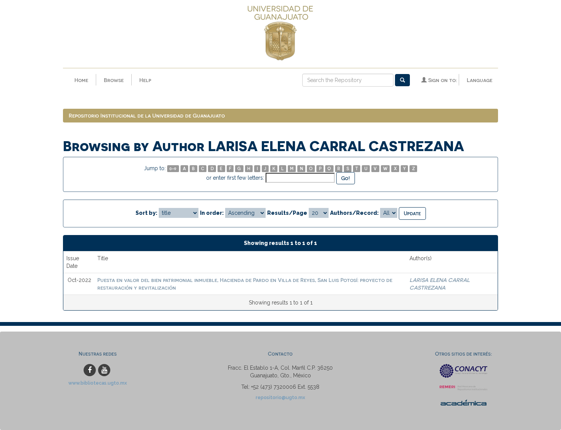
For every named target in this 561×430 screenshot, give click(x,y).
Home (81, 80)
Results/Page (287, 213)
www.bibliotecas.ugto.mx (97, 383)
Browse (114, 80)
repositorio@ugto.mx (280, 397)
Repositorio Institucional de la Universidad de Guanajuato (147, 115)
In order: (212, 213)
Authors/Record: (354, 213)
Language (479, 80)
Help (145, 80)
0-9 (172, 168)
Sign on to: (442, 80)
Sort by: (146, 213)
